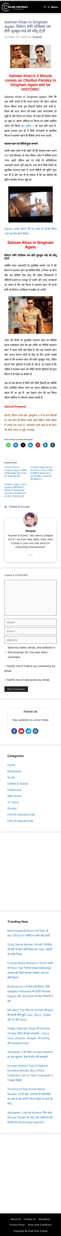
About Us (16, 1219)
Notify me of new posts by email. (28, 679)
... (30, 553)
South (11, 777)
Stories (11, 808)
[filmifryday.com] (14, 7)
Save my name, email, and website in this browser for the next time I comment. (31, 652)
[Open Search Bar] (45, 7)
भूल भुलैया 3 (27, 125)
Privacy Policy (17, 1224)
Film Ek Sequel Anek (20, 820)
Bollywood (14, 771)
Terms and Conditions (40, 1224)
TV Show (13, 802)
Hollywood (14, 789)
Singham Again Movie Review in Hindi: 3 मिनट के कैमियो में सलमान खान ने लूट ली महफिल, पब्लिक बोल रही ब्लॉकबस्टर (41, 473)
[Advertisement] (30, 871)
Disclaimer (44, 1219)
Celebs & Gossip (19, 506)
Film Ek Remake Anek (21, 814)
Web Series (14, 796)
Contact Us (30, 1219)
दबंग (6, 155)
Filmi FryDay (41, 1231)
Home (11, 765)
